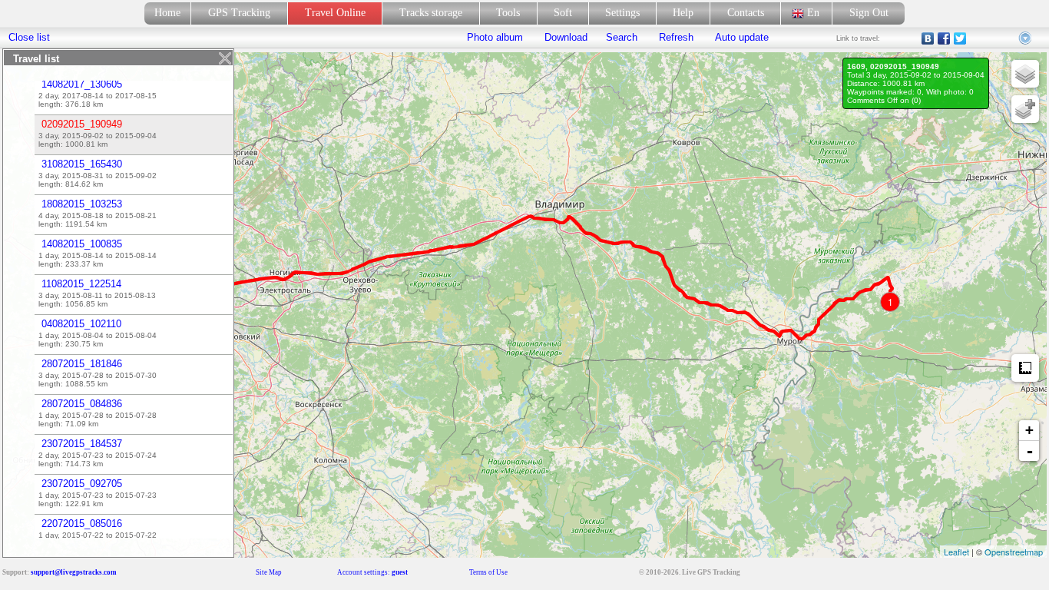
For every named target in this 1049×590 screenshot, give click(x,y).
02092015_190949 (81, 124)
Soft (563, 12)
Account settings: (372, 572)
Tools (508, 12)
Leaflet (956, 551)
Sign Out (869, 12)
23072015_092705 (81, 483)
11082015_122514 (81, 284)
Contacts (745, 12)
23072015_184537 (81, 443)
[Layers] (1025, 74)
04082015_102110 (81, 324)
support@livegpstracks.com (74, 572)
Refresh (676, 37)
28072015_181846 (81, 364)
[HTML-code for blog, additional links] (1026, 38)
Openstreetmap (1013, 551)
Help (683, 12)
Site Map (269, 572)
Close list (29, 37)
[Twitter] (960, 38)
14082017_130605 (81, 84)
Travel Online (335, 12)
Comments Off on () (884, 100)
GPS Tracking (239, 12)
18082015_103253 (81, 204)
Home (167, 12)
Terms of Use (488, 572)
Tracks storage (430, 12)
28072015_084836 (81, 403)
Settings (622, 12)
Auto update (740, 37)
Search (622, 37)
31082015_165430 (81, 164)
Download (564, 37)
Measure (1025, 368)
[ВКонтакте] (928, 38)
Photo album (495, 37)
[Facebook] (944, 38)
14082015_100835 (81, 244)
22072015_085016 (81, 523)
